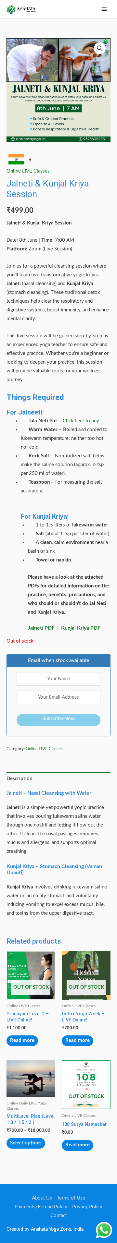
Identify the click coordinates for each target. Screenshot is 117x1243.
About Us (42, 1198)
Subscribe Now (59, 718)
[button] (100, 48)
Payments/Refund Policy (41, 1206)
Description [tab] (19, 778)
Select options (26, 1142)
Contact (58, 1215)
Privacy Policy (87, 1206)
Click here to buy (81, 420)
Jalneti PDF (41, 628)
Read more (22, 1040)
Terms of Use (71, 1198)
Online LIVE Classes (28, 171)
